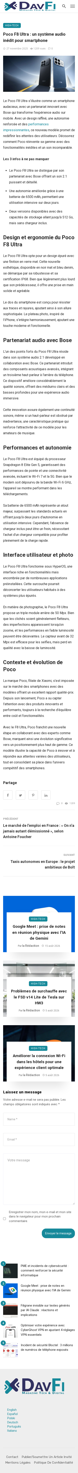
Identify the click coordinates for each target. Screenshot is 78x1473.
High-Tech (12, 25)
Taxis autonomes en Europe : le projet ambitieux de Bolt (42, 864)
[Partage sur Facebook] (7, 795)
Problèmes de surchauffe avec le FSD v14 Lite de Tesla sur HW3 (39, 997)
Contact (12, 1457)
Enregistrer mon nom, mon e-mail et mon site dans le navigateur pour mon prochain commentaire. (40, 1216)
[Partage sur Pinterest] (33, 795)
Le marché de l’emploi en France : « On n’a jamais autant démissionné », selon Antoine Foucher (38, 831)
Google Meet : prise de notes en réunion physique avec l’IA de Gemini (39, 932)
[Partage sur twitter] (20, 795)
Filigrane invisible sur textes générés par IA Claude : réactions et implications (45, 1310)
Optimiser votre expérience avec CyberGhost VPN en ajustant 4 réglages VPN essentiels (48, 1330)
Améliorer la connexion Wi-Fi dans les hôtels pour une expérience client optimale (39, 1061)
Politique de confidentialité (53, 1462)
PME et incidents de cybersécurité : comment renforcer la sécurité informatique (44, 1270)
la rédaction (30, 945)
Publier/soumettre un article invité (47, 1457)
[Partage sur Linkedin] (46, 795)
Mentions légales (18, 1462)
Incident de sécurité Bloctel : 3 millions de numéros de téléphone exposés (47, 1347)
